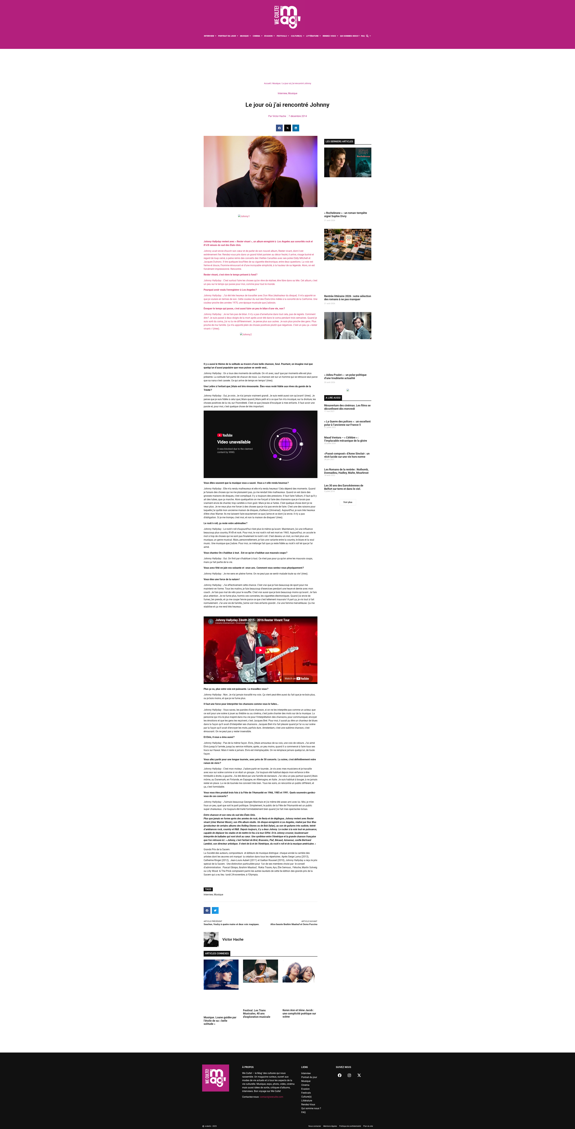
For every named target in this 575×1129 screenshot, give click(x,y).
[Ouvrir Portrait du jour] (238, 35)
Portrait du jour (309, 1077)
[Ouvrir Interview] (216, 35)
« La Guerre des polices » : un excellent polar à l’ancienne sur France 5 (347, 460)
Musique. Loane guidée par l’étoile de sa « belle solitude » (220, 1020)
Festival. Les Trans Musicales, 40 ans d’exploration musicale (256, 1013)
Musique (276, 83)
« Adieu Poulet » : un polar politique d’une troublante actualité (345, 414)
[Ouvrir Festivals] (288, 35)
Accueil (267, 83)
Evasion (305, 1088)
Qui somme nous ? (311, 1108)
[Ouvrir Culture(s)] (304, 35)
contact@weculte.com (271, 1096)
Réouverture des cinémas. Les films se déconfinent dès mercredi (347, 444)
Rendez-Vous (308, 1104)
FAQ (303, 1112)
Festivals (306, 1092)
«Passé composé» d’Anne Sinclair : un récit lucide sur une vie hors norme (347, 492)
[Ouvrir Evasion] (274, 35)
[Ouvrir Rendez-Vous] (338, 35)
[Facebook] (339, 1075)
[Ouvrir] (370, 35)
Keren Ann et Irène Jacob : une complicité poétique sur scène (299, 1013)
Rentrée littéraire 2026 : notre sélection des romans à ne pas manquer (347, 335)
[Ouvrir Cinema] (262, 35)
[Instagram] (349, 1075)
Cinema (305, 1085)
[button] (279, 128)
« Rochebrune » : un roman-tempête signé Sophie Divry (345, 252)
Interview (282, 93)
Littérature (306, 1100)
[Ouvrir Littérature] (320, 35)
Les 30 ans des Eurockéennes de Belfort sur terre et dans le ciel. (343, 524)
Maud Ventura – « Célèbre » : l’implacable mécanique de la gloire (345, 476)
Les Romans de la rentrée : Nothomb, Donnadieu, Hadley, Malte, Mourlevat (346, 508)
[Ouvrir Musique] (250, 35)
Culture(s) (306, 1096)
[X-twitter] (359, 1075)
